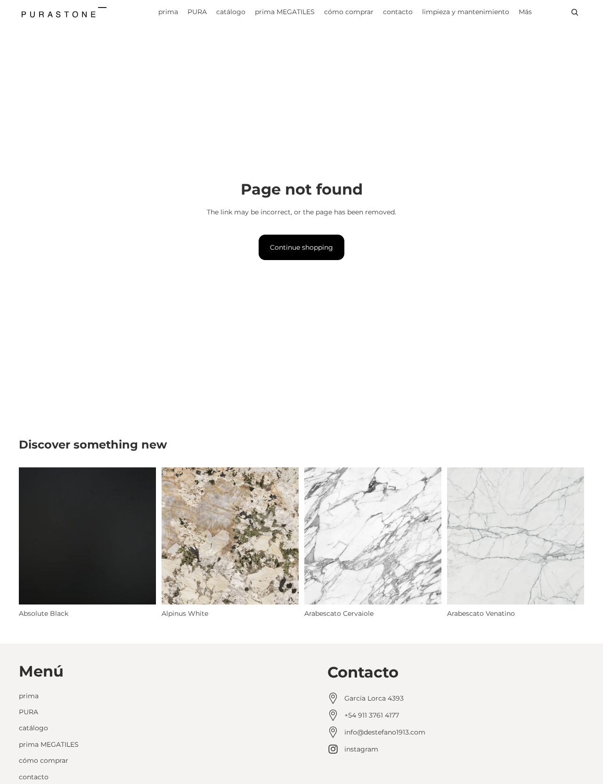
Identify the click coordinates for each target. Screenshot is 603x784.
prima (29, 695)
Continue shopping (301, 247)
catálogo (33, 728)
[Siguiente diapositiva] (284, 536)
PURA (28, 712)
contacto (34, 776)
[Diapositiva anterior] (176, 536)
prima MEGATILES (49, 744)
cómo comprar (43, 760)
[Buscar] (574, 12)
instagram (361, 749)
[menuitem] (525, 12)
